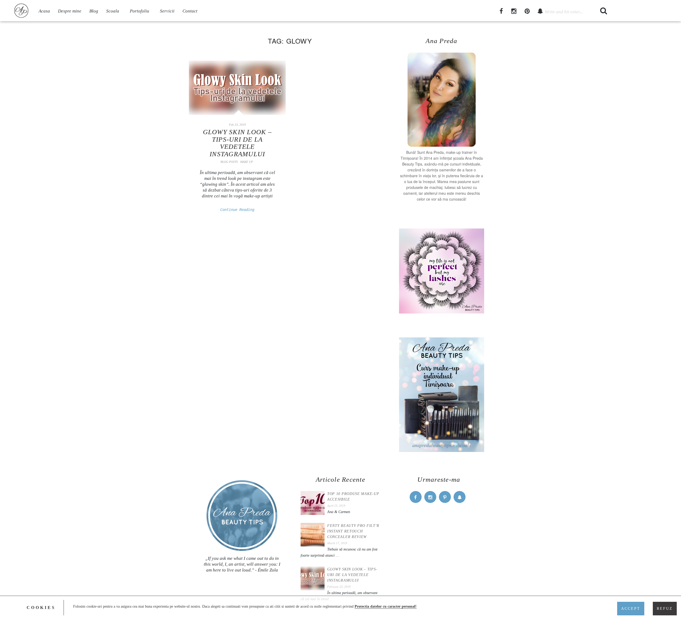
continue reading (237, 210)
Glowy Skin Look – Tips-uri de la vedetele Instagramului (237, 143)
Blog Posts (229, 161)
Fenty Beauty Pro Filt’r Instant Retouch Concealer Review (353, 531)
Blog (93, 11)
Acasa (44, 11)
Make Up (246, 161)
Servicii (167, 11)
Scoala (112, 11)
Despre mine (69, 11)
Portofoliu (139, 11)
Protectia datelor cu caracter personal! (386, 606)
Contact (189, 11)
